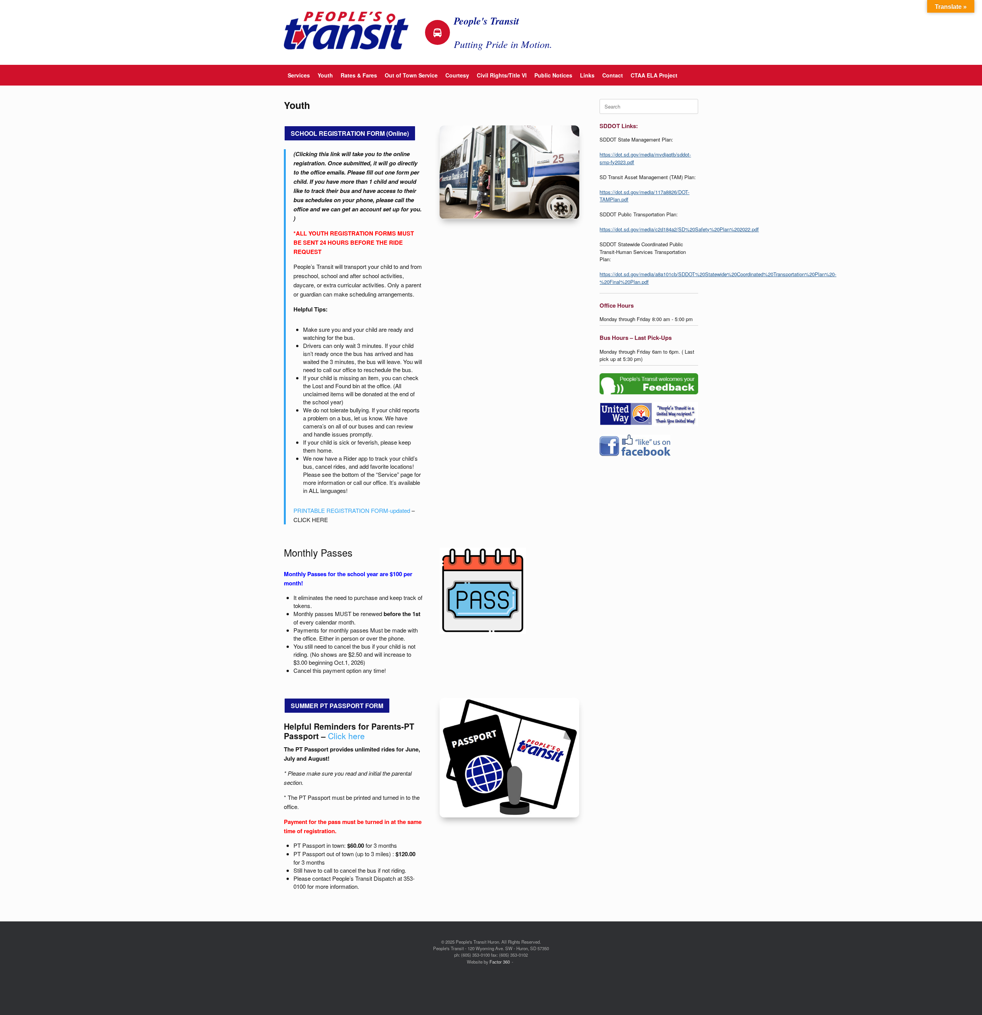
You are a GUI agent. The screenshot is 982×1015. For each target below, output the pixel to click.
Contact (612, 75)
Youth (325, 75)
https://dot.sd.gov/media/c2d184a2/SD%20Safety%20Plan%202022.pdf (679, 229)
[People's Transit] (346, 30)
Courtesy (457, 75)
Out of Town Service (411, 75)
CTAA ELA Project (654, 75)
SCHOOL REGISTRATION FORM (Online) (350, 133)
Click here (346, 735)
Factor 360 (499, 962)
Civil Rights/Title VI (502, 75)
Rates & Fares (359, 75)
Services (299, 75)
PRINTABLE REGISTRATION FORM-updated (351, 510)
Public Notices (553, 75)
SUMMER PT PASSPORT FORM (337, 705)
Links (587, 75)
